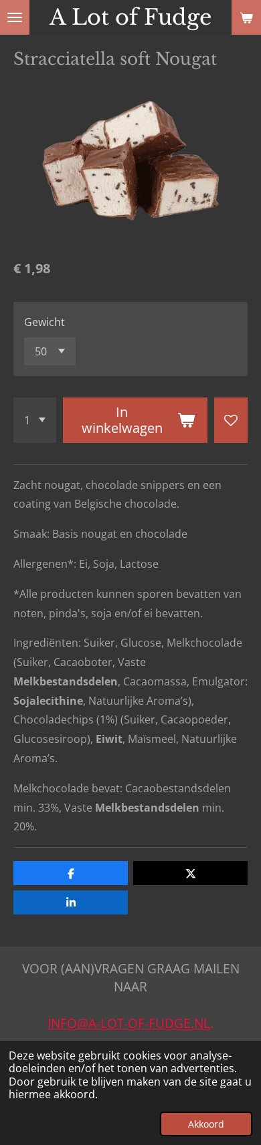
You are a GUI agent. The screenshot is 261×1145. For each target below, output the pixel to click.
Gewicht (44, 322)
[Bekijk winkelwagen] (246, 17)
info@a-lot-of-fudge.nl (129, 1023)
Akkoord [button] (206, 1124)
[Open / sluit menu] (14, 17)
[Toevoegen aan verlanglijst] (231, 420)
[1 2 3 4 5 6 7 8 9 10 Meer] (34, 420)
